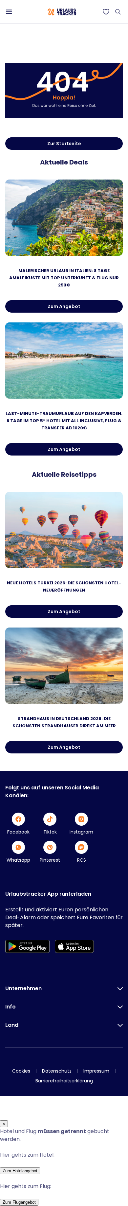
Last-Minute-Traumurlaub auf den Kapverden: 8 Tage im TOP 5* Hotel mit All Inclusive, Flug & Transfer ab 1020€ (64, 420)
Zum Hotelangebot (20, 1170)
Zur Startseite (64, 143)
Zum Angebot (64, 306)
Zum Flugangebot (19, 1202)
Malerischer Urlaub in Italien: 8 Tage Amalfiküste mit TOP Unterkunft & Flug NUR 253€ (64, 277)
